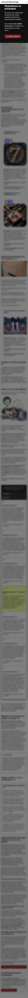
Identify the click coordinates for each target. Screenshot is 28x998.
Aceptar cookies (13, 36)
